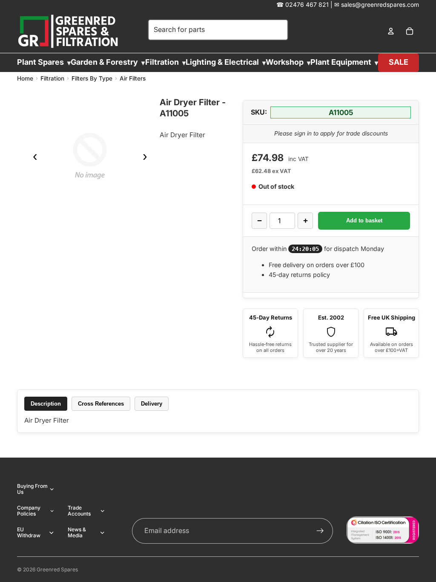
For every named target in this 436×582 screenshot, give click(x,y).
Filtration (162, 62)
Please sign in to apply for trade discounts (331, 133)
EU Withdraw (28, 532)
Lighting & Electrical (222, 62)
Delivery (151, 403)
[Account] (391, 31)
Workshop (285, 62)
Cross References (101, 403)
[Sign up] (320, 531)
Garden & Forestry (104, 62)
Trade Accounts (79, 510)
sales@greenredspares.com (380, 4)
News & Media (77, 532)
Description (46, 403)
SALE (398, 62)
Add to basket (364, 220)
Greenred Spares (57, 569)
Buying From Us (32, 489)
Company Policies (28, 510)
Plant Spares (40, 62)
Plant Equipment (340, 62)
